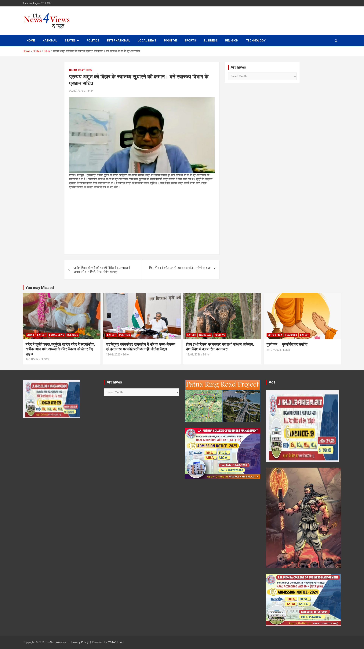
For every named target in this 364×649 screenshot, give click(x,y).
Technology (256, 40)
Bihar (73, 70)
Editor (89, 90)
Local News (147, 40)
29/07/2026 (274, 349)
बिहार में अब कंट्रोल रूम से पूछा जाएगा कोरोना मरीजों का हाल (179, 267)
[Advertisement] (142, 219)
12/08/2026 (113, 354)
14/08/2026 (33, 359)
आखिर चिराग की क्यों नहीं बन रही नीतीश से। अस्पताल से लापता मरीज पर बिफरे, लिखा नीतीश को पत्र (102, 269)
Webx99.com (116, 642)
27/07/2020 (76, 90)
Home (31, 40)
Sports (190, 40)
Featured (85, 70)
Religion (231, 40)
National (49, 40)
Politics (93, 40)
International (118, 40)
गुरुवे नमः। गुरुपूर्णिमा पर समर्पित (287, 344)
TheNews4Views (55, 642)
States (70, 40)
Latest (41, 335)
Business (211, 40)
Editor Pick (275, 335)
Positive (170, 40)
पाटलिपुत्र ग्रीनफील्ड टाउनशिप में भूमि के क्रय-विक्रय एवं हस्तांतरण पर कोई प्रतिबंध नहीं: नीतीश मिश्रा (140, 346)
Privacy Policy (80, 642)
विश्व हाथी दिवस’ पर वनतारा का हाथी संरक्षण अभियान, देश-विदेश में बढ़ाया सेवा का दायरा (220, 346)
